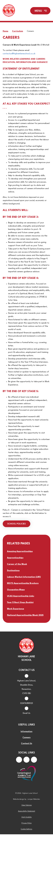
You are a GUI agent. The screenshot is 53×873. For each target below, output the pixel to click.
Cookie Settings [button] (26, 829)
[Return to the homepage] (9, 10)
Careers (30, 31)
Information (26, 732)
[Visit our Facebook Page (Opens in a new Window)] (19, 760)
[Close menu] (40, 10)
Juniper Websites (33, 799)
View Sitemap (26, 805)
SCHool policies (16, 524)
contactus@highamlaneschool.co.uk (19, 54)
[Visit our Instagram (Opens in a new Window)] (26, 760)
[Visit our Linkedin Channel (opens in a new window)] (34, 760)
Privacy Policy (26, 823)
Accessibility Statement (26, 811)
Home (5, 31)
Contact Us (26, 744)
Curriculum (17, 31)
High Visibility (26, 817)
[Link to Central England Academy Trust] (26, 774)
